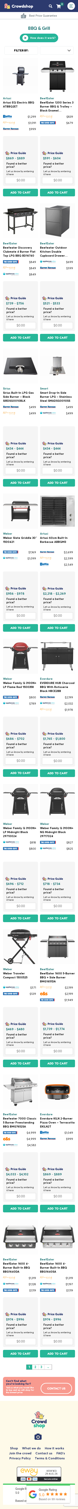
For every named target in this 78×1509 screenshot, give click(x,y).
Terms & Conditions (50, 1458)
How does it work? (43, 38)
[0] (58, 6)
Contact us (43, 1453)
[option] (41, 16)
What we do (31, 1448)
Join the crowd (20, 1453)
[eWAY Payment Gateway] (39, 1475)
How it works (54, 1448)
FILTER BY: (21, 50)
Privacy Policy (20, 1458)
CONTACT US (56, 1388)
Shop (14, 1448)
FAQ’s (60, 1453)
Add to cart (20, 192)
